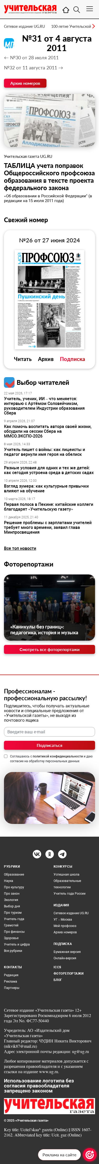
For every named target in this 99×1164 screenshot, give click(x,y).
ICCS (57, 967)
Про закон (12, 893)
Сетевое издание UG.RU (24, 26)
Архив (46, 359)
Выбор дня (12, 906)
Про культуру (14, 887)
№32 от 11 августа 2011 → (33, 67)
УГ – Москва (63, 919)
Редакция (11, 975)
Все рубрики (13, 951)
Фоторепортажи (28, 564)
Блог (58, 980)
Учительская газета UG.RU (28, 156)
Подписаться (49, 745)
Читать (23, 359)
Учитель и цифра (17, 944)
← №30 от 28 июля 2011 (31, 57)
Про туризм (13, 913)
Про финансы (14, 932)
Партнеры (11, 988)
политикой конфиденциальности (58, 756)
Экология (11, 900)
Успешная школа (66, 874)
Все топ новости (20, 548)
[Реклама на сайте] (90, 1154)
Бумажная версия (67, 952)
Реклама (10, 981)
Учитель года (14, 919)
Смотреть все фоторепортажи (49, 649)
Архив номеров (25, 83)
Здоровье (11, 938)
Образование (14, 874)
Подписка (72, 359)
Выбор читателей (43, 382)
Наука (8, 881)
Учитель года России (70, 893)
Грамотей (11, 925)
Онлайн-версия (65, 958)
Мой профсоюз (65, 926)
